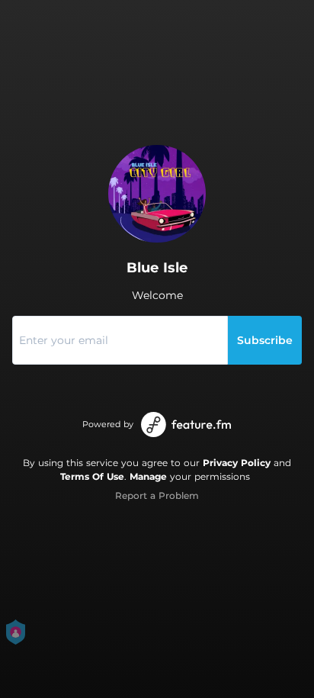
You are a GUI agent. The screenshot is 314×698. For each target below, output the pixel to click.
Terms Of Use (92, 476)
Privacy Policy (237, 462)
